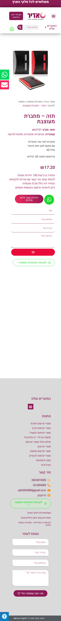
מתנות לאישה (15, 134)
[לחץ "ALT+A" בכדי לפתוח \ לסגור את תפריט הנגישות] (4, 616)
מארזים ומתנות (34, 102)
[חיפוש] (19, 27)
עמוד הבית (49, 102)
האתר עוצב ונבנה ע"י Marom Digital (29, 618)
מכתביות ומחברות (34, 134)
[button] (53, 16)
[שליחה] (33, 252)
